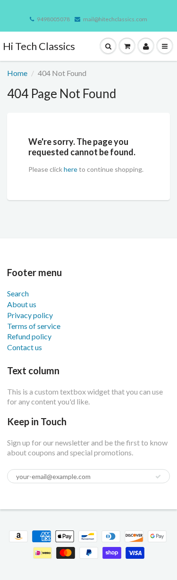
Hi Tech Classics (39, 46)
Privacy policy (30, 315)
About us (21, 304)
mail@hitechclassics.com (115, 19)
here (70, 169)
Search (18, 293)
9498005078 (53, 19)
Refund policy (29, 336)
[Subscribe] (158, 476)
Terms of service (33, 325)
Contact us (24, 347)
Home (17, 72)
